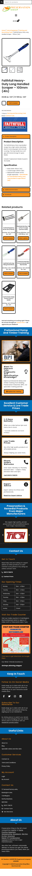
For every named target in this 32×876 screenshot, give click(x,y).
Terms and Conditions (9, 762)
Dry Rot (4, 836)
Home (3, 30)
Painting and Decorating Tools (16, 113)
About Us (5, 743)
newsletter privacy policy (10, 722)
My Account (5, 779)
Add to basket (13, 103)
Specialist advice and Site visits (12, 749)
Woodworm (17, 834)
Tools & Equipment (12, 30)
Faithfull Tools (10, 116)
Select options (23, 238)
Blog (3, 746)
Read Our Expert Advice (13, 495)
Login (3, 776)
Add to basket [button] (8, 238)
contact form (20, 322)
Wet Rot (25, 834)
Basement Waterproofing (9, 833)
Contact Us (5, 759)
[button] (3, 535)
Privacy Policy (6, 766)
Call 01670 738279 (10, 475)
